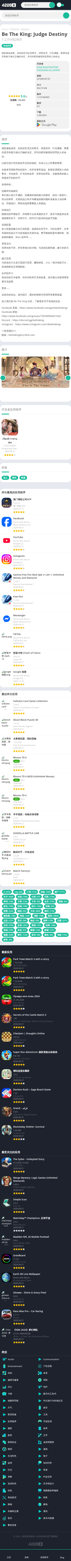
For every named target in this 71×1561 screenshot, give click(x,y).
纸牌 (50, 925)
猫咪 (48, 920)
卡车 (36, 901)
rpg (18, 891)
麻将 (7, 939)
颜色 (48, 934)
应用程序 (44, 1557)
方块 (35, 910)
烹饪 (22, 920)
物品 (34, 920)
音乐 (36, 934)
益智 (22, 925)
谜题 (8, 934)
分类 (36, 896)
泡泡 (25, 915)
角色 (22, 930)
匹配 (49, 896)
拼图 (8, 910)
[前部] (3, 378)
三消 (31, 891)
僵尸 (60, 891)
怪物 (22, 906)
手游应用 (14, 29)
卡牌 (22, 901)
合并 (49, 901)
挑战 (22, 910)
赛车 (22, 934)
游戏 (53, 915)
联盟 (23, 477)
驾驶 (62, 934)
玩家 (62, 920)
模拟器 (9, 915)
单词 (8, 901)
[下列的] (68, 378)
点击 (8, 920)
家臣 (14, 477)
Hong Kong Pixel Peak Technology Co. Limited (48, 68)
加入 (5, 477)
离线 (36, 925)
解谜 (35, 930)
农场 (22, 896)
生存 (8, 925)
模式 (49, 910)
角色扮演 (25, 29)
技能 (50, 906)
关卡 (8, 896)
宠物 (62, 901)
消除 (39, 915)
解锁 (49, 930)
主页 (9, 1557)
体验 (46, 891)
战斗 (36, 906)
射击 (8, 906)
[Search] (52, 5)
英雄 (8, 930)
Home (5, 29)
